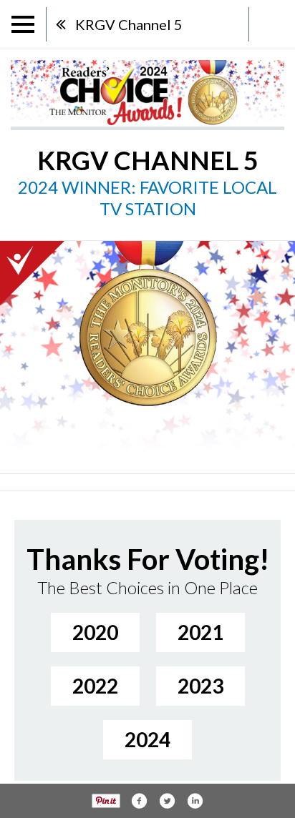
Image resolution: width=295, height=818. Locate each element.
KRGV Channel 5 (129, 24)
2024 (147, 739)
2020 (95, 632)
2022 (95, 686)
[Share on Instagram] (194, 801)
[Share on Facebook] (139, 801)
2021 (200, 632)
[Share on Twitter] (167, 801)
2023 (200, 686)
